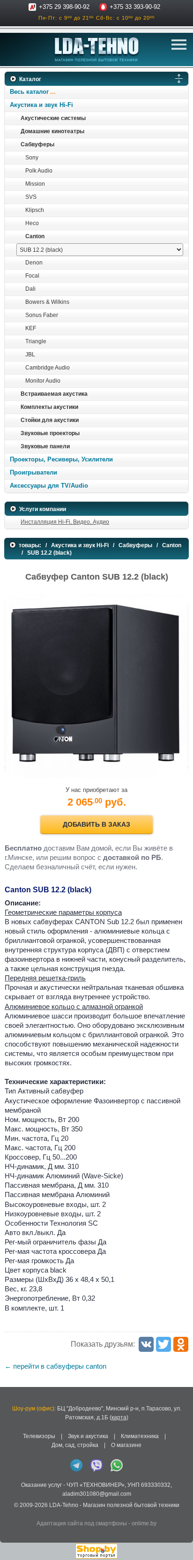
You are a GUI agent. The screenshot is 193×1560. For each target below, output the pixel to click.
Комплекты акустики (49, 407)
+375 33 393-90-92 (135, 6)
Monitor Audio (42, 380)
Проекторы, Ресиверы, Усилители (61, 459)
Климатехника (140, 1436)
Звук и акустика (88, 1436)
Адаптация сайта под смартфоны (82, 1523)
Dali (30, 289)
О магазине (126, 1445)
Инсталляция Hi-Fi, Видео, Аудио (65, 522)
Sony (31, 157)
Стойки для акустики (50, 420)
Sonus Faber (41, 315)
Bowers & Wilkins (47, 302)
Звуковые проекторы (50, 433)
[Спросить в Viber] (96, 1465)
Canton (35, 236)
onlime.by (144, 1523)
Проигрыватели (33, 472)
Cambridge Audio (47, 367)
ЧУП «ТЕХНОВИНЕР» (96, 1485)
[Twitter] (163, 1344)
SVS (31, 197)
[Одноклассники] (180, 1344)
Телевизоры (39, 1436)
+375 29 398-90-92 (64, 6)
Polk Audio (38, 170)
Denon (34, 262)
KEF (30, 328)
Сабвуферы (37, 144)
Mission (35, 184)
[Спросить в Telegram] (76, 1465)
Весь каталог (29, 91)
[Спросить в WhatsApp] (117, 1465)
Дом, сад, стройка (75, 1445)
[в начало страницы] (178, 1541)
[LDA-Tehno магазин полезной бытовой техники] (96, 49)
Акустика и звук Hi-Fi (41, 104)
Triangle (35, 341)
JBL (30, 354)
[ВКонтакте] (146, 1344)
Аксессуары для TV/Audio (49, 485)
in (12, 1512)
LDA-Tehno (63, 1505)
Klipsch (34, 210)
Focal (32, 275)
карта (118, 1417)
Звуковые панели (45, 446)
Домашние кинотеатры (52, 131)
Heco (32, 223)
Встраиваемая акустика (54, 394)
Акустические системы (53, 118)
